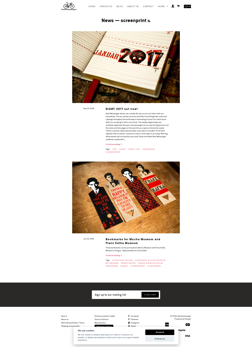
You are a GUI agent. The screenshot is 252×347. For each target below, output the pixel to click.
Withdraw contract (104, 326)
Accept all (160, 332)
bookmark (112, 263)
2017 (114, 149)
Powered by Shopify (183, 319)
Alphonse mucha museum (150, 260)
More (162, 6)
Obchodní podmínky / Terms (72, 323)
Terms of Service (101, 319)
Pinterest (134, 319)
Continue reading (113, 144)
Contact (148, 6)
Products (106, 6)
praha (124, 266)
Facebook (134, 316)
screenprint (113, 152)
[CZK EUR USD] (187, 6)
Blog (120, 6)
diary (122, 149)
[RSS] (149, 21)
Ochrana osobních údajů (104, 316)
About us (64, 319)
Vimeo (133, 326)
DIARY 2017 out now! (122, 109)
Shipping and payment (70, 326)
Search (64, 316)
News (107, 20)
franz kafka (128, 263)
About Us (133, 6)
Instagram (134, 323)
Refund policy (100, 323)
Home (92, 6)
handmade (149, 149)
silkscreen (154, 266)
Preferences (160, 339)
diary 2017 (134, 149)
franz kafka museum (150, 263)
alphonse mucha (122, 260)
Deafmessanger (184, 316)
